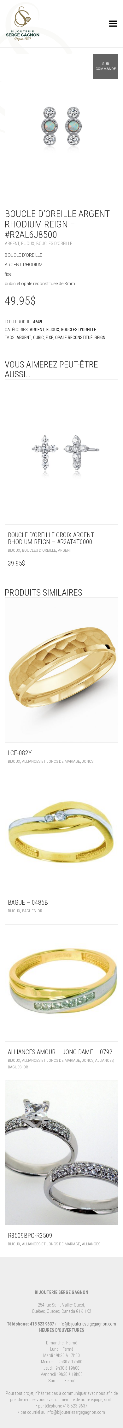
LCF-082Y (20, 753)
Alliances (104, 1060)
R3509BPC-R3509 (30, 1235)
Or (40, 910)
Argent (12, 243)
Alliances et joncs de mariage (51, 761)
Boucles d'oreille (54, 243)
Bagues (29, 910)
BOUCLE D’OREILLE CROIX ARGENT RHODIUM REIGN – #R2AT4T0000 (51, 538)
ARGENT (23, 337)
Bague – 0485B (28, 902)
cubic (38, 337)
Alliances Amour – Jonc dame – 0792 (60, 1052)
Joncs (87, 761)
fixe (49, 337)
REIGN (100, 337)
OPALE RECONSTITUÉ (74, 337)
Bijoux (27, 243)
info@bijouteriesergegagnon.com (86, 1323)
